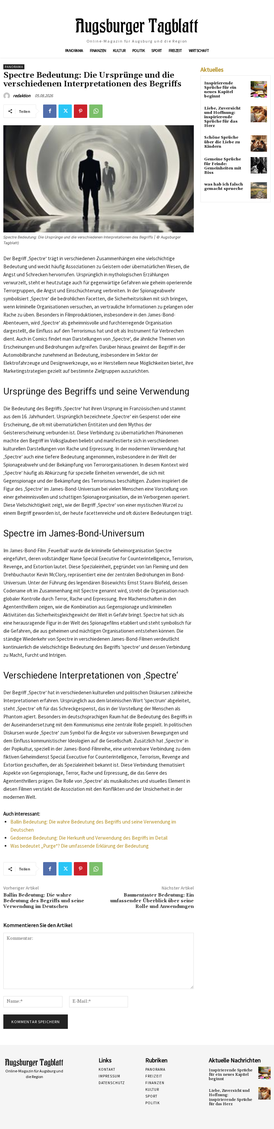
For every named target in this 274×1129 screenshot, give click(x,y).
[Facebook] (49, 111)
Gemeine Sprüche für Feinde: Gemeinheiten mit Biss (222, 166)
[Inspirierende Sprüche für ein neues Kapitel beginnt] (259, 89)
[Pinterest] (80, 111)
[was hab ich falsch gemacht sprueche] (259, 190)
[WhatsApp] (96, 111)
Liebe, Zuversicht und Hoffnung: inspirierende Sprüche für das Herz (222, 117)
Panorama (14, 67)
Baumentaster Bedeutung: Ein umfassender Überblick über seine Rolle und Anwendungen (152, 901)
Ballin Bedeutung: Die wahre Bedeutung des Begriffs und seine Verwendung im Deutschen (43, 901)
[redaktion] (7, 95)
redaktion (21, 95)
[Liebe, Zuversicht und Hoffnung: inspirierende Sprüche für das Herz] (259, 114)
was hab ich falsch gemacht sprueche (223, 186)
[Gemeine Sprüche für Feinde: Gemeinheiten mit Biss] (259, 165)
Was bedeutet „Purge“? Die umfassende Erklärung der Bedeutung (79, 846)
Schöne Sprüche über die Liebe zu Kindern (222, 142)
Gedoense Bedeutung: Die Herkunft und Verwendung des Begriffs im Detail (88, 838)
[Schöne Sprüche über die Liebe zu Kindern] (259, 143)
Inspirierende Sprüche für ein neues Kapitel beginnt (220, 90)
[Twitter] (65, 111)
